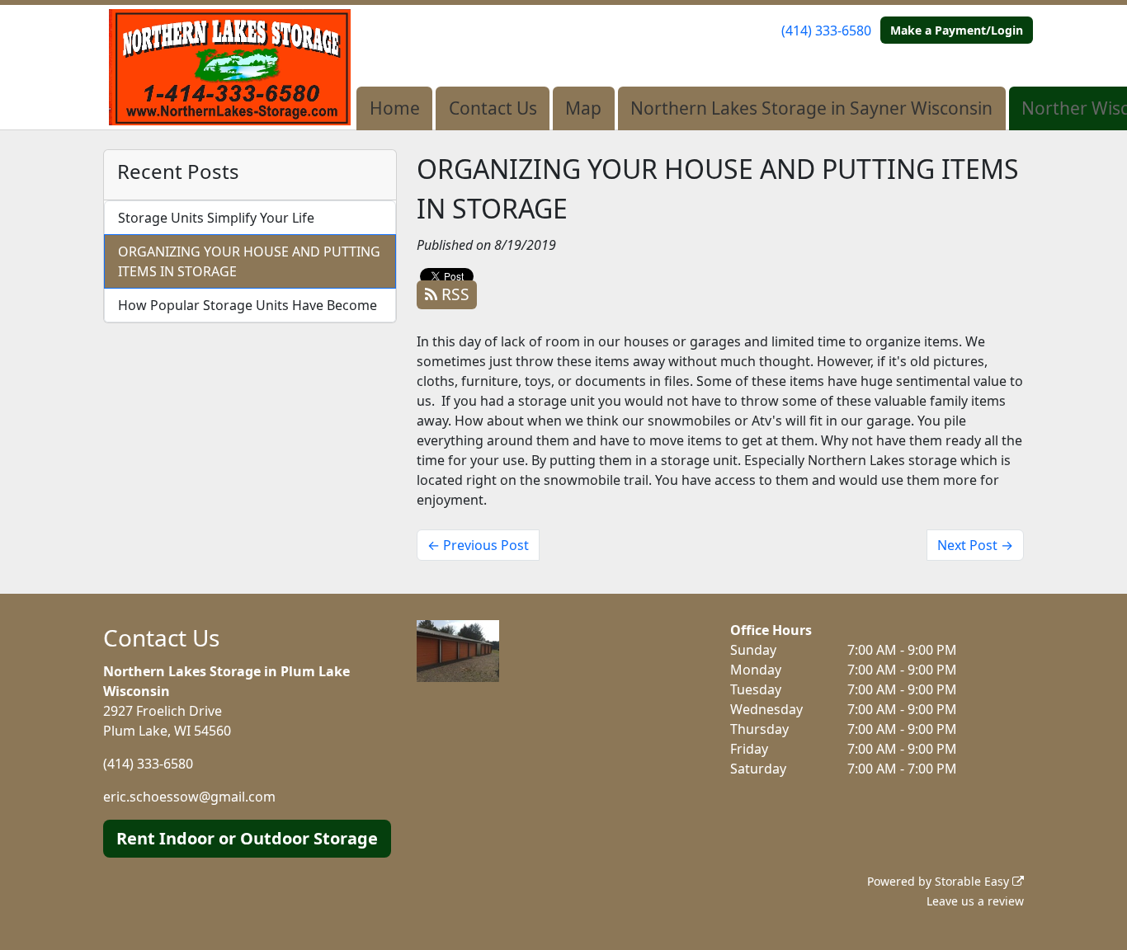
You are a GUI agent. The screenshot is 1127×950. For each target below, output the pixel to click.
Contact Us (493, 108)
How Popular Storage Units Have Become (247, 305)
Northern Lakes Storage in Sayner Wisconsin (811, 108)
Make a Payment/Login (956, 30)
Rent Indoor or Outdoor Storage (247, 838)
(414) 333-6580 (826, 30)
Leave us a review (975, 901)
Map (583, 108)
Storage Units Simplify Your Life (216, 218)
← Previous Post (478, 545)
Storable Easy (973, 881)
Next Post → (975, 545)
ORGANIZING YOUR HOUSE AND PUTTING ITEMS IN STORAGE (249, 261)
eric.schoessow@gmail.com (189, 797)
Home (395, 108)
